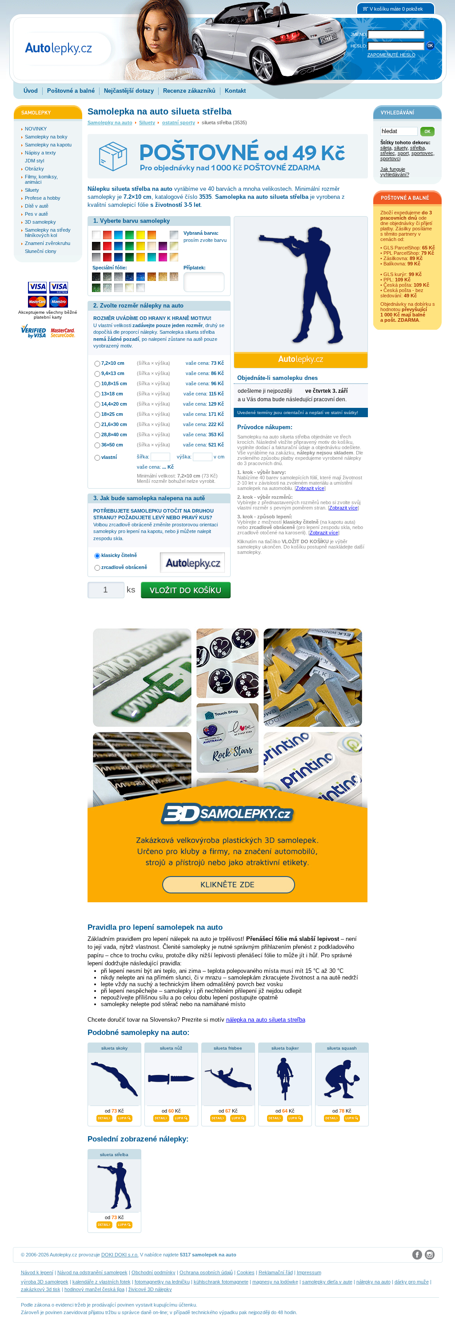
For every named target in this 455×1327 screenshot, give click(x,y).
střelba (417, 147)
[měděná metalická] (152, 277)
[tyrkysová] (152, 257)
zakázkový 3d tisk (40, 1289)
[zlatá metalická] (163, 277)
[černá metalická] (96, 277)
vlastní (109, 457)
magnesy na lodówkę (275, 1281)
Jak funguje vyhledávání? (394, 171)
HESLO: (359, 45)
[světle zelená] (129, 235)
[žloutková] (141, 257)
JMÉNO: (359, 34)
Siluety (147, 122)
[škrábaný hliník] (118, 288)
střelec (387, 153)
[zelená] (129, 246)
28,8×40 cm (114, 434)
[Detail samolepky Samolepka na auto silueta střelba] (104, 1223)
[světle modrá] (118, 235)
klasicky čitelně (119, 555)
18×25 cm (112, 414)
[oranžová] (152, 235)
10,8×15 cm (114, 383)
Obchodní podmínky (154, 1272)
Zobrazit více (310, 488)
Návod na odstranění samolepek (92, 1272)
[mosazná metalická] (174, 277)
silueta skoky (114, 1048)
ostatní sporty (178, 122)
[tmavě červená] (107, 257)
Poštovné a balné (71, 90)
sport (403, 153)
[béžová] (152, 246)
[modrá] (118, 246)
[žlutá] (141, 246)
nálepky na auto (373, 1281)
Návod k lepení (37, 1272)
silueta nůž (171, 1048)
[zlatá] (174, 246)
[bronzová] (174, 257)
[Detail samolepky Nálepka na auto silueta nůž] (161, 1117)
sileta (385, 147)
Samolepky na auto (110, 122)
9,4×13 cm (112, 373)
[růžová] (163, 257)
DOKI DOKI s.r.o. (120, 1254)
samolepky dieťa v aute (327, 1281)
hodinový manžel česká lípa (94, 1289)
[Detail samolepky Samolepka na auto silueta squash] (332, 1117)
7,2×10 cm (112, 363)
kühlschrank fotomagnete (221, 1281)
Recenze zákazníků (189, 90)
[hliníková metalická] (118, 277)
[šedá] (96, 257)
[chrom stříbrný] (141, 288)
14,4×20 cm (114, 404)
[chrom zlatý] (129, 288)
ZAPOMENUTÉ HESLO (391, 54)
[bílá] (96, 235)
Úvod (31, 90)
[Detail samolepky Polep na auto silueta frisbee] (218, 1117)
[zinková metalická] (107, 277)
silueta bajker (285, 1048)
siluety (400, 147)
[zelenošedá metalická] (107, 288)
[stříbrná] (174, 235)
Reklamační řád (276, 1272)
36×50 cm (112, 444)
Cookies (246, 1272)
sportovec (422, 153)
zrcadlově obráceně (124, 567)
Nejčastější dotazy (129, 90)
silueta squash (342, 1048)
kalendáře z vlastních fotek (101, 1281)
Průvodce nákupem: (264, 427)
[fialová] (163, 246)
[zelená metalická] (96, 288)
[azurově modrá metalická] (141, 277)
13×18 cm (112, 393)
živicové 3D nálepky (150, 1289)
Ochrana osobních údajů (206, 1272)
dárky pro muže (412, 1281)
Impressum (309, 1272)
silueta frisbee (228, 1048)
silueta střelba (114, 1154)
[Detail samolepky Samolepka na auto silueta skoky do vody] (104, 1117)
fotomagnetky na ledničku (162, 1281)
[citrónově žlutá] (141, 235)
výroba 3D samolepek (44, 1281)
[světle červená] (107, 235)
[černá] (96, 246)
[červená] (107, 246)
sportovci (390, 158)
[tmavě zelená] (129, 257)
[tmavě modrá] (118, 257)
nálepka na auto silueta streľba (265, 1019)
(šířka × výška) (153, 363)
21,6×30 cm (114, 424)
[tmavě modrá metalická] (129, 277)
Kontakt (235, 90)
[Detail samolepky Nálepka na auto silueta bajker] (275, 1117)
